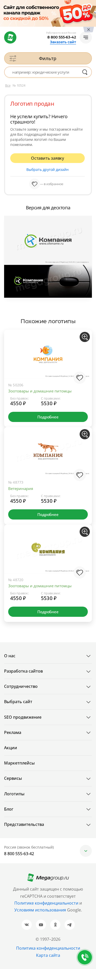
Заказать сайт (63, 42)
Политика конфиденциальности (48, 948)
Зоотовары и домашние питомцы (40, 390)
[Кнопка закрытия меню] (92, 4)
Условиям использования (40, 910)
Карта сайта (48, 955)
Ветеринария (20, 488)
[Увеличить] (85, 337)
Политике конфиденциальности (46, 903)
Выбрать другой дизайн (47, 169)
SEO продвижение (22, 717)
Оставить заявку (47, 158)
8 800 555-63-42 (61, 37)
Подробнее (47, 416)
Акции (10, 747)
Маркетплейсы (19, 763)
